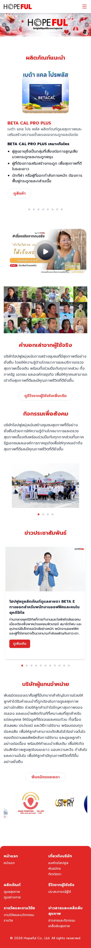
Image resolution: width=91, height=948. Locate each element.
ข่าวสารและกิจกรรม (61, 920)
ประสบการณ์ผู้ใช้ (59, 891)
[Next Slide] (86, 24)
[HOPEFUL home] (18, 6)
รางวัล (8, 920)
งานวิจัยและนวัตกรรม (19, 915)
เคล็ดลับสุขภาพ (59, 926)
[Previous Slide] (4, 24)
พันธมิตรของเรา (46, 777)
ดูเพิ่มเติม (19, 643)
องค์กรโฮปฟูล (58, 863)
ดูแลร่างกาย (12, 897)
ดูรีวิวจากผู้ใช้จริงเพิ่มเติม (45, 396)
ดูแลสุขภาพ (12, 891)
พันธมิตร (54, 868)
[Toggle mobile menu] (84, 6)
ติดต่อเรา (54, 874)
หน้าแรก (9, 863)
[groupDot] (29, 209)
